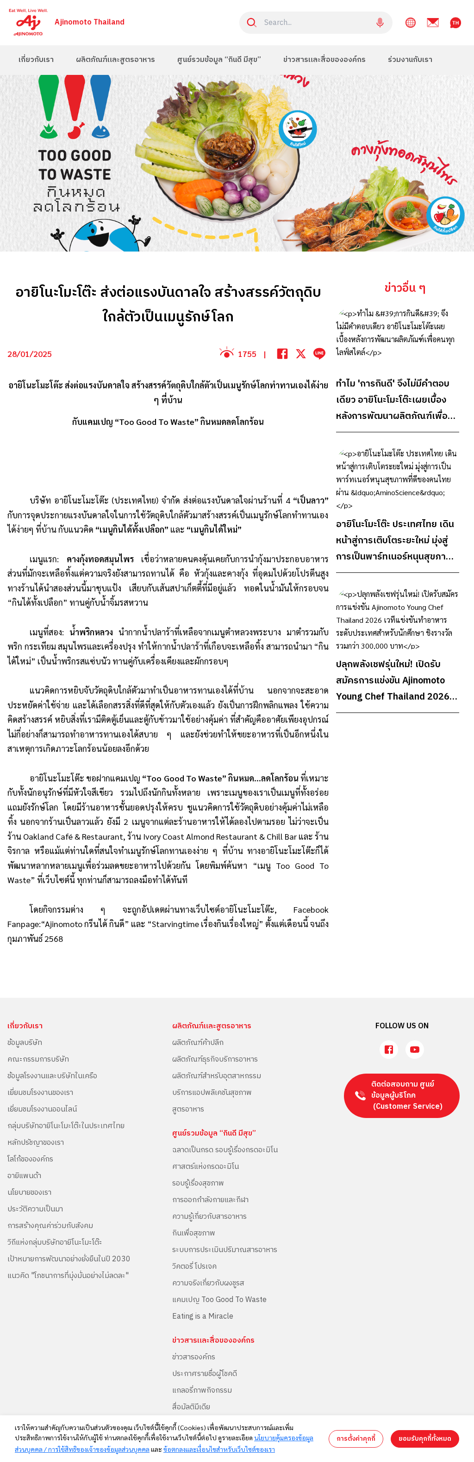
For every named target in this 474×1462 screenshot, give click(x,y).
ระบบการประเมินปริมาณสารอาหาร (224, 1250)
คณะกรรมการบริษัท (38, 1059)
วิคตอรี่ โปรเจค (194, 1266)
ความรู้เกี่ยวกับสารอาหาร (209, 1216)
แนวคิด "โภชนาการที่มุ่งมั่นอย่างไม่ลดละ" (68, 1276)
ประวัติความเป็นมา (35, 1209)
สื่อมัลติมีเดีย (191, 1407)
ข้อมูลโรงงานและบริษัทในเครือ (52, 1076)
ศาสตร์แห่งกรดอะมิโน (205, 1167)
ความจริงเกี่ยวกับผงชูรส (208, 1283)
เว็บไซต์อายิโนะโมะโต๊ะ (233, 909)
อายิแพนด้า (24, 1176)
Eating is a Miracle (202, 1316)
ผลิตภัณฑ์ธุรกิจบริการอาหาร (215, 1059)
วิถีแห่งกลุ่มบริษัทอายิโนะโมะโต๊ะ (54, 1242)
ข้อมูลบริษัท (24, 1043)
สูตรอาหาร (188, 1109)
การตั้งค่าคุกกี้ (356, 1438)
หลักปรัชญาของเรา (35, 1142)
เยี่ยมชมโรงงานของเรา (40, 1093)
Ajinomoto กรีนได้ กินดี (85, 923)
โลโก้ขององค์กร (30, 1159)
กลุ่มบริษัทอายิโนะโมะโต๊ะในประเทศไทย (66, 1126)
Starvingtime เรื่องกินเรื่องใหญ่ (205, 923)
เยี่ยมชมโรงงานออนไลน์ (42, 1109)
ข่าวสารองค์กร (193, 1357)
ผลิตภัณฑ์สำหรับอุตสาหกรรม (216, 1076)
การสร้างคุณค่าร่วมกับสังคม (50, 1226)
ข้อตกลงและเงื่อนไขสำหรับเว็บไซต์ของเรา (219, 1449)
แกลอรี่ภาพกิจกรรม (202, 1390)
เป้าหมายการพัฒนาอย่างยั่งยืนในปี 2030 (69, 1259)
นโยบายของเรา (29, 1192)
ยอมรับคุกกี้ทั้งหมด (425, 1438)
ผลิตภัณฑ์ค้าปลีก (198, 1043)
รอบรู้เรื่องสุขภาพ (198, 1183)
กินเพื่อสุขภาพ (193, 1233)
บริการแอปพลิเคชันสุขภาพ (212, 1093)
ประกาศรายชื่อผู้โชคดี (204, 1374)
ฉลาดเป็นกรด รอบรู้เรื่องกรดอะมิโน (225, 1150)
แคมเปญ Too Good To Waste (219, 1300)
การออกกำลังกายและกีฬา (210, 1200)
